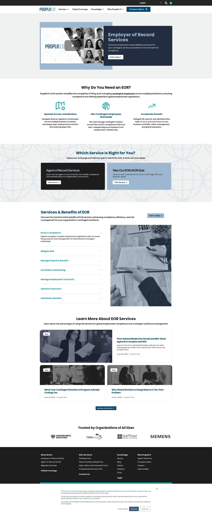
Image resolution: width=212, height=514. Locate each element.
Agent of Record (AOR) (51, 462)
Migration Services (49, 465)
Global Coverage (49, 470)
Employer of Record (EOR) (52, 458)
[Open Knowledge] (103, 9)
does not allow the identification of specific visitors (133, 491)
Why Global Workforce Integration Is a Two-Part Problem (138, 391)
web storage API (109, 491)
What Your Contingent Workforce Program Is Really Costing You (72, 391)
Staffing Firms (85, 458)
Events (120, 465)
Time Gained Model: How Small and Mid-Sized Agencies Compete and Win (141, 340)
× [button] (157, 488)
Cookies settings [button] (123, 509)
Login (119, 477)
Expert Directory (144, 458)
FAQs (119, 472)
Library (120, 458)
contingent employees (123, 93)
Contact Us (84, 474)
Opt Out (102, 493)
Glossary (121, 469)
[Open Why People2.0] (123, 9)
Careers (141, 465)
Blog (119, 462)
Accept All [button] (134, 509)
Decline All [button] (145, 509)
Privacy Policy (70, 491)
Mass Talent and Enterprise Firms (93, 465)
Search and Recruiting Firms (91, 462)
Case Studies (143, 469)
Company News (144, 462)
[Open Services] (68, 9)
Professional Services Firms (90, 469)
